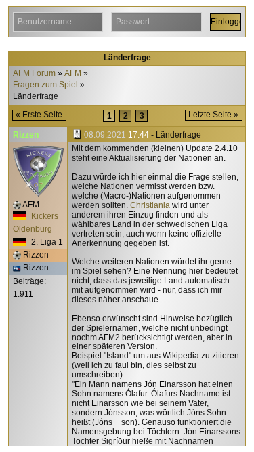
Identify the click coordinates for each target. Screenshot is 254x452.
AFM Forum (34, 73)
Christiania (150, 205)
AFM (72, 73)
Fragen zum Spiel (45, 85)
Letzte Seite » (213, 114)
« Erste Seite (39, 114)
